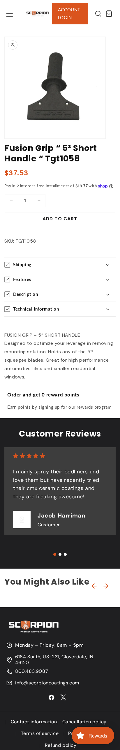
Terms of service (40, 733)
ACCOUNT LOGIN (69, 13)
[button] (9, 13)
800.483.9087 (31, 671)
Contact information (34, 722)
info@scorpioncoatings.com (47, 683)
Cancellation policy (84, 722)
